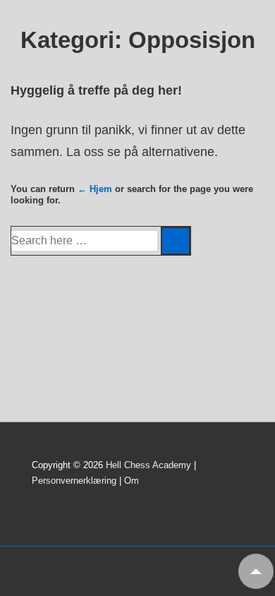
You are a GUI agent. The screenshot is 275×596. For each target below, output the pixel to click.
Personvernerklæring (74, 480)
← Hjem (95, 189)
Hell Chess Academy (148, 465)
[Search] (175, 241)
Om (131, 480)
